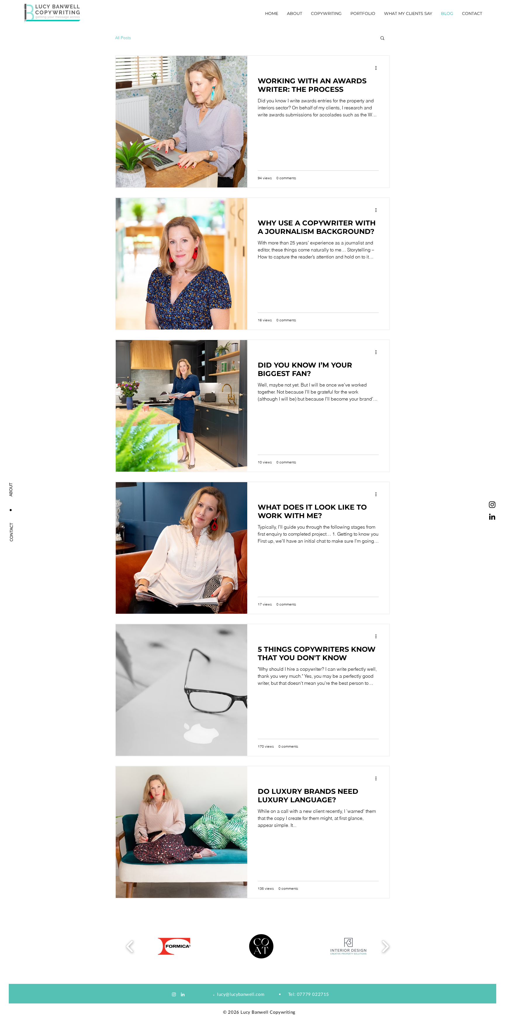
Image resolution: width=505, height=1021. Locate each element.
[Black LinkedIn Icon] (492, 516)
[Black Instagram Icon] (492, 504)
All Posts (123, 37)
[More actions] (377, 67)
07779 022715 (313, 994)
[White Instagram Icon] (174, 994)
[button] (363, 13)
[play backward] (129, 946)
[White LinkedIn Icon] (182, 994)
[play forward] (385, 946)
